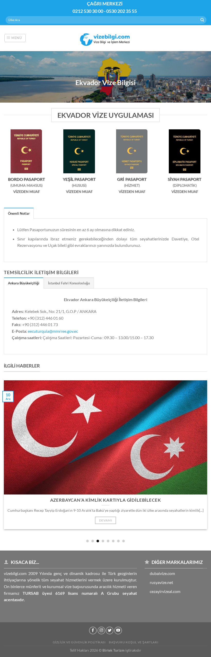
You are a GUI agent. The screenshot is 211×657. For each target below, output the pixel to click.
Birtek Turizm (113, 650)
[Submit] (202, 20)
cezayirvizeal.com (165, 591)
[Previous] (13, 451)
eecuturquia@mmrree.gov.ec (53, 331)
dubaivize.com (162, 573)
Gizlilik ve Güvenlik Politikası (79, 642)
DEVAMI (105, 520)
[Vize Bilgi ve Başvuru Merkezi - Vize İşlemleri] (106, 38)
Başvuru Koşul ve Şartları (133, 642)
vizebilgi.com (15, 573)
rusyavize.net (161, 582)
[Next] (197, 451)
